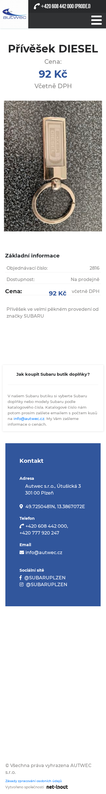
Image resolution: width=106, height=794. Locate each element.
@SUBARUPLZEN (45, 577)
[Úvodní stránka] (14, 14)
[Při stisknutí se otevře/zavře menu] (96, 19)
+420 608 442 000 (46, 526)
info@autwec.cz (29, 418)
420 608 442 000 (57, 6)
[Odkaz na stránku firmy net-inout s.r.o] (56, 786)
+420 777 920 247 (39, 533)
